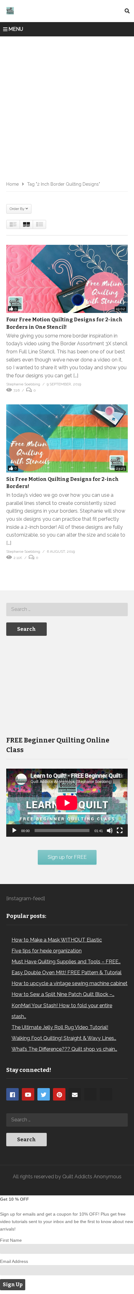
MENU (15, 29)
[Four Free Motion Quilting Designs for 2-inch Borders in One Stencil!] (67, 279)
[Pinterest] (59, 1094)
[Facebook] (12, 1094)
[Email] (75, 1094)
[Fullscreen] (120, 830)
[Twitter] (43, 1094)
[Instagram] (90, 1094)
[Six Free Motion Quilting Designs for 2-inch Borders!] (67, 438)
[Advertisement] (67, 106)
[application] (67, 803)
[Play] (14, 830)
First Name (11, 1240)
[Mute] (110, 830)
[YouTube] (28, 1094)
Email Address (14, 1261)
